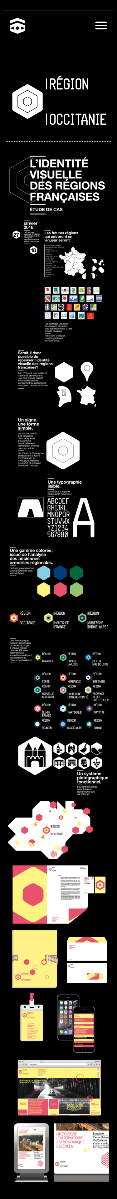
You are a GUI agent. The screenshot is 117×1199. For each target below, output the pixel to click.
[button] (101, 25)
